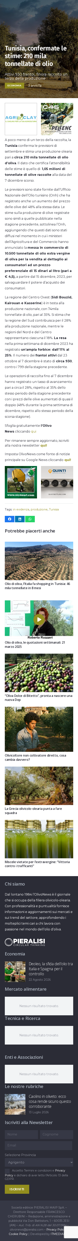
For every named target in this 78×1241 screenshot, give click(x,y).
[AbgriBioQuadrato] (21, 134)
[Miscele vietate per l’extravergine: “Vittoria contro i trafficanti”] (39, 823)
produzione (39, 509)
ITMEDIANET (60, 1234)
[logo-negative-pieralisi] (25, 942)
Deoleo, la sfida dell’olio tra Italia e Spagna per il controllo (51, 968)
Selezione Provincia (20, 1155)
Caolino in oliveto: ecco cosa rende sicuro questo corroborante (50, 1101)
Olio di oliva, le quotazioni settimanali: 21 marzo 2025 (35, 644)
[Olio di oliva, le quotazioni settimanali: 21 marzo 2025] (39, 603)
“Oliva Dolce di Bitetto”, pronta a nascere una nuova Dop (38, 697)
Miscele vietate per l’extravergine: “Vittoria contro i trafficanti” (37, 864)
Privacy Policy (56, 1229)
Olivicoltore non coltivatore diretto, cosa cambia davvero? (35, 757)
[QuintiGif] (57, 497)
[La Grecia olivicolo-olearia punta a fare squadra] (39, 769)
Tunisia (54, 509)
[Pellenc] (57, 134)
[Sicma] (21, 497)
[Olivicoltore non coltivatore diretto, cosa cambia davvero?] (39, 710)
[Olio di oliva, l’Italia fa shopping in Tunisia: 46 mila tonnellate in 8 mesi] (39, 545)
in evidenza (21, 509)
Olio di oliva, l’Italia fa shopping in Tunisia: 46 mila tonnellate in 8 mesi (37, 586)
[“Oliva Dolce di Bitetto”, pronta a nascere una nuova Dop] (39, 656)
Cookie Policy (18, 1234)
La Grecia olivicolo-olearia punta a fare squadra (33, 810)
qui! (43, 445)
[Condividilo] (9, 519)
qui (33, 431)
